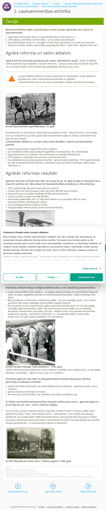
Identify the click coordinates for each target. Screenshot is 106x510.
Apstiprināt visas (86, 277)
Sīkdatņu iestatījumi (88, 507)
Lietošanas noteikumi (55, 507)
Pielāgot (51, 277)
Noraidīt (19, 277)
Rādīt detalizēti (90, 268)
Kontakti (41, 507)
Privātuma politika (72, 507)
